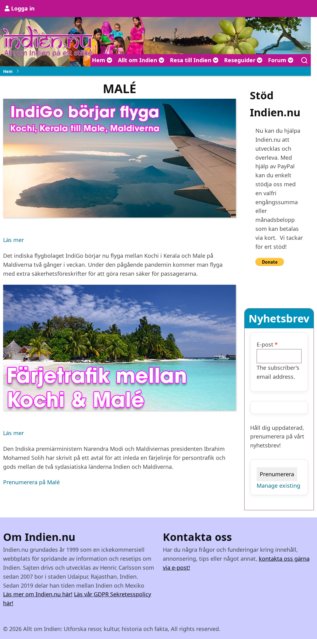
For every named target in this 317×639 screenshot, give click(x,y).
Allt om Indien (138, 60)
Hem (99, 60)
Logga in (23, 8)
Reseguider (240, 60)
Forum (278, 60)
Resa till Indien (191, 60)
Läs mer (13, 240)
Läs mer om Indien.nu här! (37, 594)
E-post (265, 344)
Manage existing (278, 485)
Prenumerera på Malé (31, 482)
